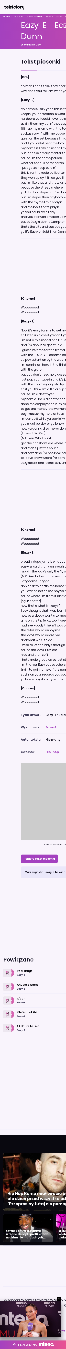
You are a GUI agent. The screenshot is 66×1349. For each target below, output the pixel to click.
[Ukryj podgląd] (59, 1299)
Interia (6, 16)
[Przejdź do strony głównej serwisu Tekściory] (14, 7)
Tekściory (18, 16)
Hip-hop (49, 16)
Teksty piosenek (34, 16)
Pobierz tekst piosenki (39, 859)
